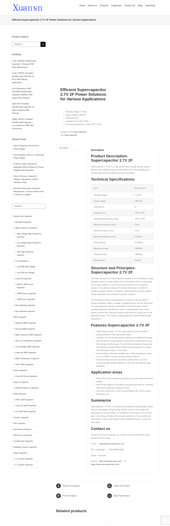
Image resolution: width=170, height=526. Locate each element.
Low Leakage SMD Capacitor (27, 347)
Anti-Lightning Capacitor (25, 305)
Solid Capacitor (20, 394)
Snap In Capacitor (21, 382)
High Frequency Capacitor (26, 228)
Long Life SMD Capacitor (25, 352)
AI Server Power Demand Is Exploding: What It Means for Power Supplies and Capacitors (29, 167)
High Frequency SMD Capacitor (28, 335)
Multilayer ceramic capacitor (25, 447)
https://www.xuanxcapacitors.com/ (105, 464)
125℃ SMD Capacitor (24, 364)
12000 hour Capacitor (26, 299)
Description (64, 148)
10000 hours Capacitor (26, 293)
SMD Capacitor (20, 317)
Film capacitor (19, 423)
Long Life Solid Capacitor (25, 405)
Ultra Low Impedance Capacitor (28, 341)
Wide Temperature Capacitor (27, 358)
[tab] (63, 148)
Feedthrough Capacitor (23, 441)
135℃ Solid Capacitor (24, 400)
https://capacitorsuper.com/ (110, 461)
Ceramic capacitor (21, 417)
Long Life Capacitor (23, 278)
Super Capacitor (20, 453)
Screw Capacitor (20, 370)
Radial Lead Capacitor (23, 216)
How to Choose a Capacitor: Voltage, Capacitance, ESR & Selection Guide (26, 179)
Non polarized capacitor (25, 311)
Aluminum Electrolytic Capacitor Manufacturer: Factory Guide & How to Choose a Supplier (29, 191)
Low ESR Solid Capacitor (25, 411)
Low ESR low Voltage (26, 272)
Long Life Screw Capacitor (26, 376)
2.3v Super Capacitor (24, 459)
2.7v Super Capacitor (78, 132)
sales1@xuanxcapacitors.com (111, 444)
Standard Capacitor (23, 222)
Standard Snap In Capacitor (27, 388)
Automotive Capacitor (23, 429)
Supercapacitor (70, 135)
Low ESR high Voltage (26, 267)
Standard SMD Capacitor (25, 323)
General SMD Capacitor (25, 329)
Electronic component (23, 435)
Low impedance (21, 261)
